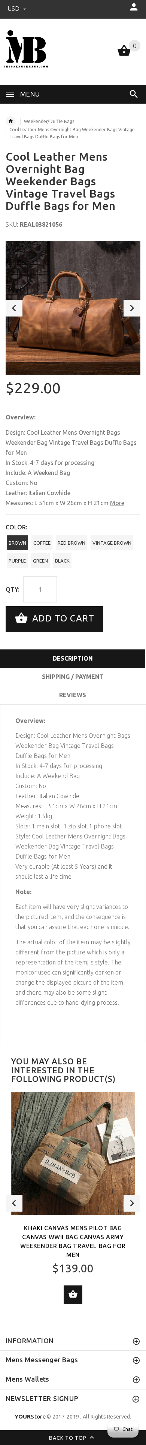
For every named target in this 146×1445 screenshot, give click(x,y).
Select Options (73, 1294)
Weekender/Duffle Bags (49, 121)
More (117, 503)
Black (62, 560)
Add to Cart (62, 618)
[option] (73, 308)
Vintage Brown (111, 542)
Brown (17, 542)
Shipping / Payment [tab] (73, 676)
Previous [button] (14, 308)
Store (30, 1416)
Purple (17, 560)
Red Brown (71, 542)
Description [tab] (73, 658)
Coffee (42, 542)
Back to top (68, 1438)
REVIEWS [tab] (72, 695)
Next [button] (132, 308)
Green (40, 560)
